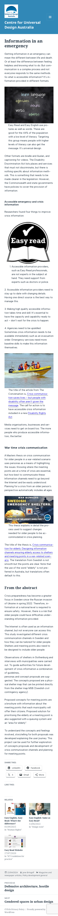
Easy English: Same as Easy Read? (39, 819)
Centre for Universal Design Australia (23, 25)
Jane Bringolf (28, 872)
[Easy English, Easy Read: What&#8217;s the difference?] (15, 809)
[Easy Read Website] (15, 841)
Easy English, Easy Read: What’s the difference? (13, 820)
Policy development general (35, 875)
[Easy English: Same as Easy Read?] (39, 809)
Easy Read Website (14, 850)
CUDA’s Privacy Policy (14, 909)
